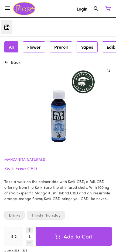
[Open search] (96, 9)
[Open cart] (107, 9)
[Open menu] (7, 8)
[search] (108, 70)
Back (16, 62)
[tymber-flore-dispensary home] (24, 8)
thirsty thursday (45, 215)
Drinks (14, 215)
